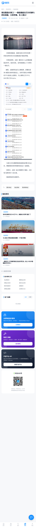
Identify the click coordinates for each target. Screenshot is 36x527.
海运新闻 (15, 9)
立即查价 (18, 324)
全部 (26, 297)
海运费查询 (6, 280)
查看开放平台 (18, 364)
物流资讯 (8, 9)
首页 (2, 9)
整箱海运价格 (22, 280)
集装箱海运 (25, 187)
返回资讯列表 (7, 271)
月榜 (30, 297)
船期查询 (21, 286)
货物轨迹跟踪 (7, 289)
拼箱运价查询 (7, 283)
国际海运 (8, 187)
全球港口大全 (22, 289)
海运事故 (16, 187)
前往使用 (18, 343)
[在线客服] (31, 517)
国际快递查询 (7, 286)
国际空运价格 (22, 283)
